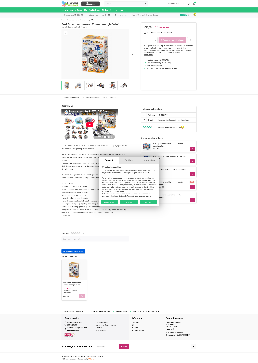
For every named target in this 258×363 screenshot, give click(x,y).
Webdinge (91, 359)
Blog (121, 10)
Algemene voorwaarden (69, 356)
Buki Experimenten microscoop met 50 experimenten (168, 145)
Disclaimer (82, 356)
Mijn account (101, 330)
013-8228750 (163, 115)
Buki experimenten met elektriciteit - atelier (170, 169)
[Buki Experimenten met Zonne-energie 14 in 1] (74, 270)
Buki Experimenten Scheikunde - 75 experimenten (167, 196)
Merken (105, 10)
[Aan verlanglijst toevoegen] (84, 263)
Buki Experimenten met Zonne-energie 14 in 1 (72, 284)
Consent (109, 160)
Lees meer (148, 55)
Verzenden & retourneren (106, 325)
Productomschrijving (71, 97)
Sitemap (100, 356)
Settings (129, 160)
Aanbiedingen (94, 10)
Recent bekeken (109, 97)
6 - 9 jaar (82, 27)
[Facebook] (193, 346)
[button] (132, 54)
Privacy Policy (91, 356)
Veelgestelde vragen (74, 322)
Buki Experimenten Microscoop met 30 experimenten (168, 183)
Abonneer (124, 346)
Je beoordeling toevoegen (73, 251)
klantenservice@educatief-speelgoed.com (173, 120)
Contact (99, 328)
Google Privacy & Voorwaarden (133, 196)
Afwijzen (129, 202)
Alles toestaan (109, 202)
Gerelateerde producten (91, 97)
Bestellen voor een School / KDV (74, 10)
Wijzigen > (148, 202)
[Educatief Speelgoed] (69, 4)
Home (63, 20)
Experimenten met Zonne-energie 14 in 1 (81, 20)
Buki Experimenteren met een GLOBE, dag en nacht (169, 157)
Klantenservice (173, 4)
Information (149, 160)
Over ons (114, 10)
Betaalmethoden (102, 322)
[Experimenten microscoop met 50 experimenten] (147, 147)
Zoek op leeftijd (73, 27)
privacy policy (118, 192)
